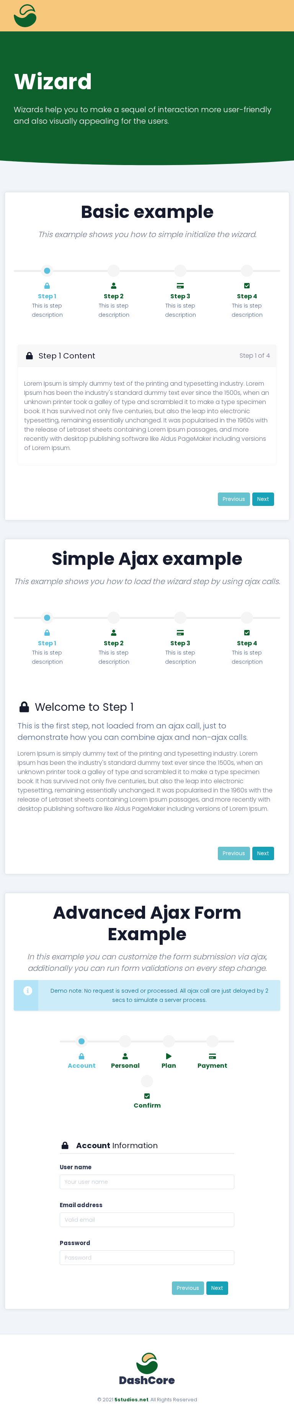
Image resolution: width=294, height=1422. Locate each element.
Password (75, 1243)
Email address (81, 1205)
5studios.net (131, 1399)
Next (263, 499)
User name (75, 1167)
